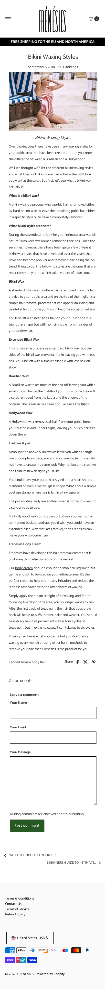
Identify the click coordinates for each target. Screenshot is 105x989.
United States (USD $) (33, 938)
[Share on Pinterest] (93, 661)
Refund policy (15, 914)
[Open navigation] (8, 19)
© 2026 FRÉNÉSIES (19, 974)
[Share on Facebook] (77, 661)
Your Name (18, 703)
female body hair (33, 662)
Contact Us (13, 904)
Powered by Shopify (50, 974)
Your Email (18, 727)
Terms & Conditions (19, 898)
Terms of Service (17, 909)
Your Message (20, 752)
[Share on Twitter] (85, 661)
